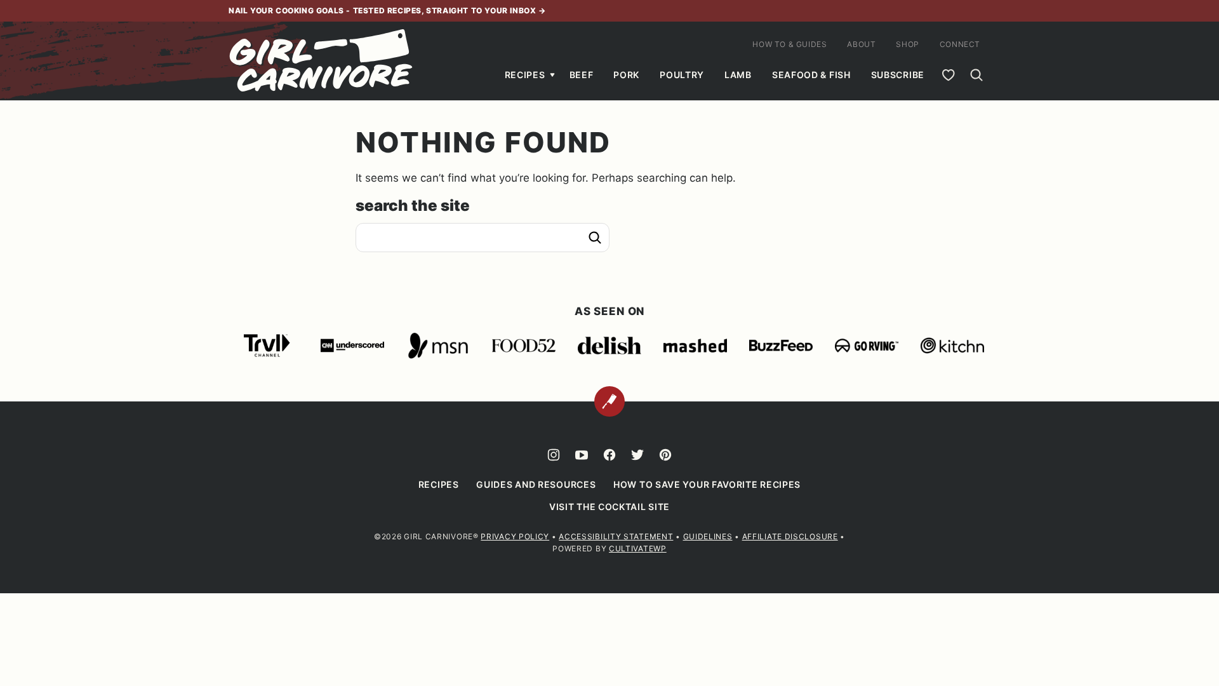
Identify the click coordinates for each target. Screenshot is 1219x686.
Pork (626, 74)
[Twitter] (637, 455)
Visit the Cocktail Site (609, 506)
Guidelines (708, 536)
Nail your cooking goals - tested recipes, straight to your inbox (383, 10)
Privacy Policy (515, 536)
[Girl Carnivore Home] (322, 61)
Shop (907, 44)
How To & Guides (789, 44)
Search (595, 238)
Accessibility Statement (616, 536)
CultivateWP (638, 548)
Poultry (682, 74)
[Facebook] (609, 455)
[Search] (976, 74)
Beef (582, 74)
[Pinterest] (665, 455)
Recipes (525, 74)
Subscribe (897, 74)
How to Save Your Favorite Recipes (707, 484)
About (861, 44)
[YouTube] (582, 455)
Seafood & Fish (811, 74)
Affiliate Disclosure (790, 536)
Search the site (413, 206)
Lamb (738, 74)
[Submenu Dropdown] (552, 74)
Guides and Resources (536, 484)
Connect (960, 44)
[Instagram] (554, 455)
